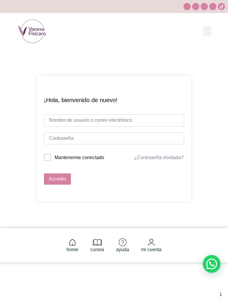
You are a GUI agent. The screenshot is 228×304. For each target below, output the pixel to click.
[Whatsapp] (204, 6)
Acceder (57, 178)
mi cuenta (151, 249)
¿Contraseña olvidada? (159, 157)
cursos (97, 249)
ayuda (122, 249)
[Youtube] (195, 6)
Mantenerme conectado (79, 157)
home (72, 249)
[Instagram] (187, 6)
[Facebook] (212, 6)
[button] (207, 31)
